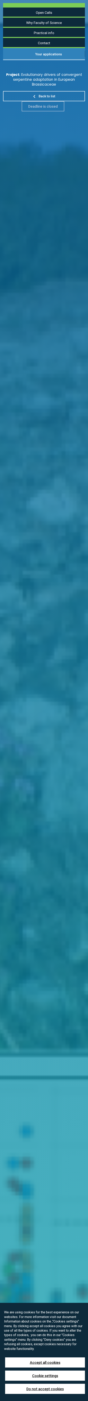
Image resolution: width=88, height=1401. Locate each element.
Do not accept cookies (45, 1389)
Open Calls (44, 13)
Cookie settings (45, 1376)
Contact (44, 43)
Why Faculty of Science (44, 23)
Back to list (46, 96)
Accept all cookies (45, 1362)
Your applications (48, 54)
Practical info (44, 33)
